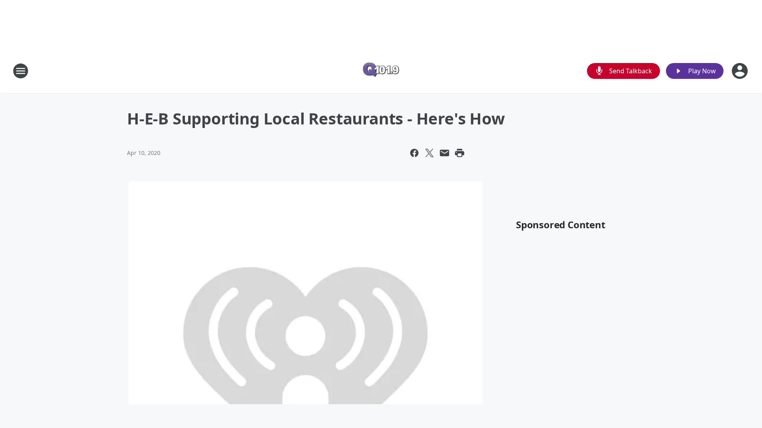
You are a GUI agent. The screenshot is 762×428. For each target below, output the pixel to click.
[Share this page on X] (429, 153)
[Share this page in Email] (444, 153)
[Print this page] (459, 153)
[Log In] (740, 71)
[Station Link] (381, 71)
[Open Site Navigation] (21, 71)
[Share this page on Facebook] (414, 153)
